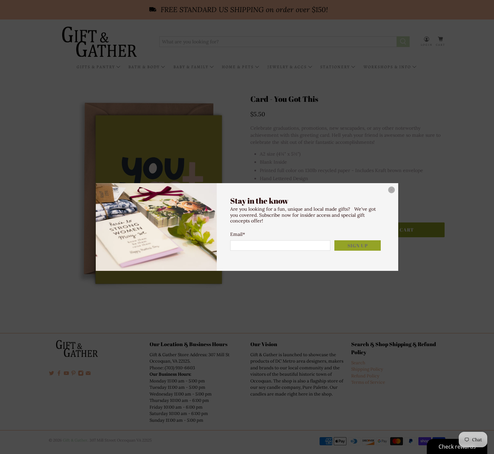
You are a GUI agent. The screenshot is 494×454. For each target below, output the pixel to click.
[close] (391, 190)
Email (237, 234)
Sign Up (357, 245)
